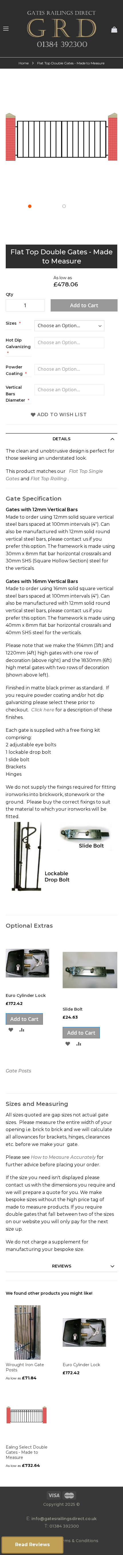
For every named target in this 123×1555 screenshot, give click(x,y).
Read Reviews (32, 1544)
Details (61, 438)
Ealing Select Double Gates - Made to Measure (26, 1452)
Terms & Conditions (77, 1540)
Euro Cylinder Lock (26, 995)
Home (24, 63)
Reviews (61, 1266)
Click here (42, 710)
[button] (44, 222)
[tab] (61, 439)
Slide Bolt (73, 1009)
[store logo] (61, 28)
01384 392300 (64, 1526)
